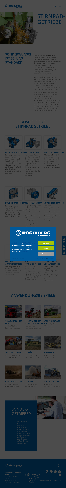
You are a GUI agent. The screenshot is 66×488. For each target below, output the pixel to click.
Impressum (14, 258)
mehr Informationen (46, 253)
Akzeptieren (46, 243)
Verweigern (46, 248)
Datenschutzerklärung (21, 258)
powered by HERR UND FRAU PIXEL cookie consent (44, 258)
